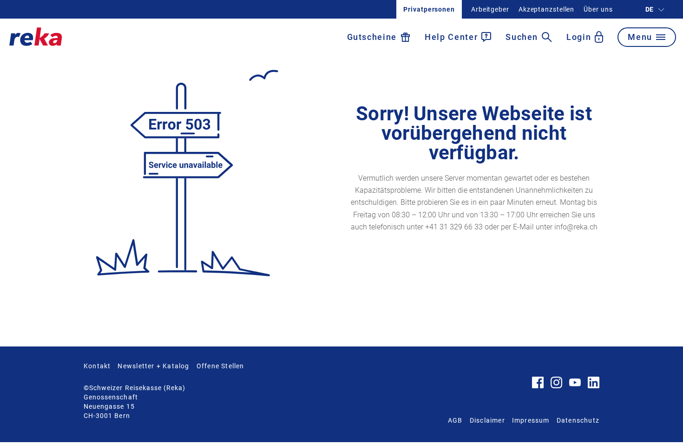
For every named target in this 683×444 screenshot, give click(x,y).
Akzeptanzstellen (546, 9)
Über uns (598, 9)
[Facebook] (538, 386)
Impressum (531, 420)
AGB (455, 420)
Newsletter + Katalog (153, 366)
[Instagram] (556, 386)
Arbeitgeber (490, 9)
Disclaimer (487, 420)
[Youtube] (575, 384)
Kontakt (97, 366)
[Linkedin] (593, 386)
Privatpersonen (429, 9)
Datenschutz (578, 420)
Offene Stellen (220, 366)
